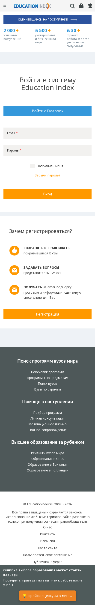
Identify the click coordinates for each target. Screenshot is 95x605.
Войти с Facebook (47, 110)
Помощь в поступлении (47, 401)
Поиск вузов (47, 383)
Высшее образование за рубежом (47, 442)
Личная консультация (48, 418)
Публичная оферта (47, 562)
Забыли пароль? (47, 175)
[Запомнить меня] (32, 166)
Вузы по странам (47, 389)
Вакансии (47, 541)
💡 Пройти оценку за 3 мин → (47, 595)
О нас (47, 527)
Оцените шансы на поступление (43, 19)
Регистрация (47, 314)
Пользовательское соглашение (47, 555)
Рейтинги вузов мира (47, 453)
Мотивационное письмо (47, 424)
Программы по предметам (47, 378)
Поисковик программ (47, 372)
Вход (47, 194)
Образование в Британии (48, 464)
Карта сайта (47, 548)
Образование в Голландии (47, 470)
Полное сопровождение (48, 430)
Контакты (47, 534)
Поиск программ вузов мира (47, 361)
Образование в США (47, 458)
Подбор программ (47, 412)
